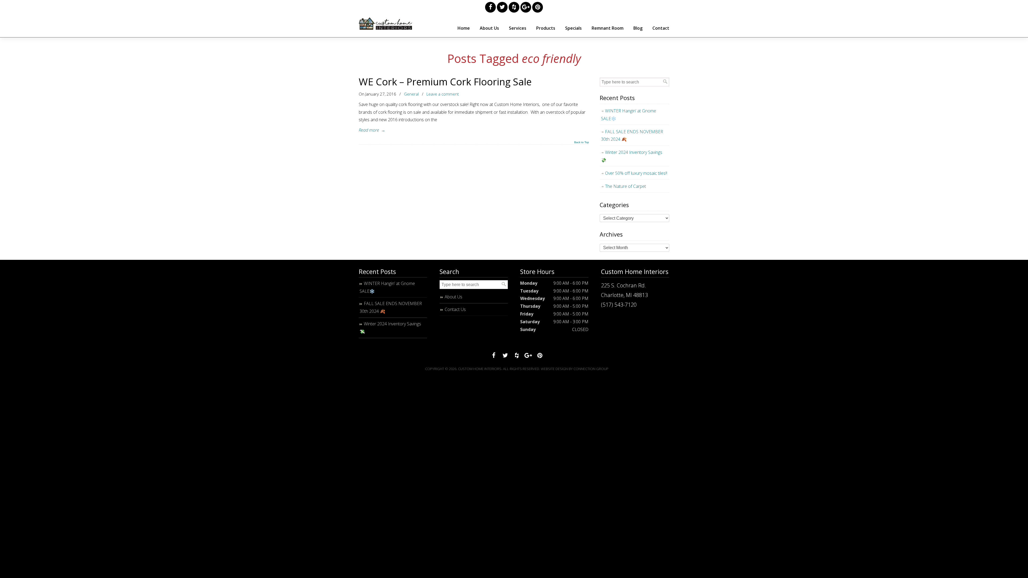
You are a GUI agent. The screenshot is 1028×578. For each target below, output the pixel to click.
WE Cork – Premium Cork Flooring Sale (445, 81)
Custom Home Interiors (385, 23)
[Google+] (525, 7)
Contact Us (455, 309)
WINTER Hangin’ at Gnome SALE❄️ (628, 114)
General (411, 94)
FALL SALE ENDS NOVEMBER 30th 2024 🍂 (632, 135)
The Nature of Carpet (625, 186)
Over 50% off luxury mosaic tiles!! (636, 173)
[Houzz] (514, 7)
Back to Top (581, 142)
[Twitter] (502, 7)
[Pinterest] (537, 7)
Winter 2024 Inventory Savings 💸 (631, 156)
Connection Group (591, 368)
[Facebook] (490, 7)
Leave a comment (442, 94)
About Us (453, 297)
